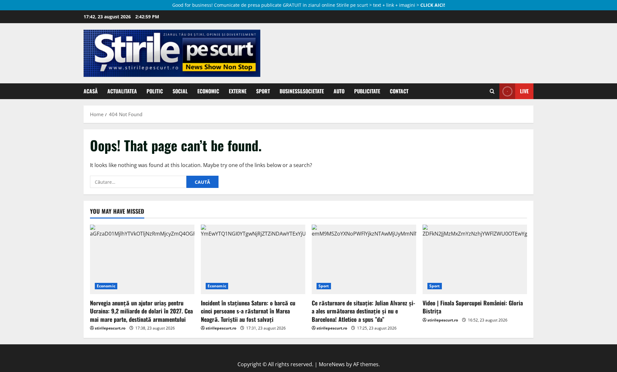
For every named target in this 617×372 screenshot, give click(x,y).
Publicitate (367, 91)
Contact (399, 91)
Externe (237, 91)
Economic (208, 91)
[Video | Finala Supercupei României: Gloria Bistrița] (475, 259)
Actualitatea (122, 91)
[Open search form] (492, 91)
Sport (263, 91)
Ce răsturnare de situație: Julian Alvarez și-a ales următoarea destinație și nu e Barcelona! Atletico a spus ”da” (363, 311)
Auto (339, 91)
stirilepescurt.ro (110, 328)
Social (180, 91)
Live (524, 91)
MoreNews (332, 364)
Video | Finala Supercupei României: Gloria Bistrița (473, 307)
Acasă (91, 91)
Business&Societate (302, 91)
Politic (155, 91)
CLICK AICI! (432, 5)
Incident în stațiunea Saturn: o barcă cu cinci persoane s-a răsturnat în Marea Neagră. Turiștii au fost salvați (248, 311)
